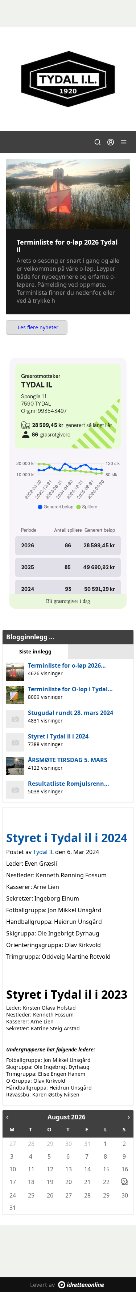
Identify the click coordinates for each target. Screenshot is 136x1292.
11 (31, 1169)
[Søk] (97, 142)
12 (50, 1169)
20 (68, 1182)
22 (106, 1182)
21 (87, 1182)
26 (50, 1195)
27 (12, 1143)
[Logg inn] (110, 142)
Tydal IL (43, 852)
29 (50, 1143)
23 (124, 1181)
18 (31, 1182)
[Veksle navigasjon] (123, 142)
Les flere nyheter (38, 327)
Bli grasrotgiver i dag (68, 601)
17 (12, 1182)
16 (124, 1169)
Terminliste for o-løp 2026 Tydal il (67, 246)
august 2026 (67, 1117)
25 (31, 1195)
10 (12, 1169)
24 (12, 1195)
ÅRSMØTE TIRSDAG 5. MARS (67, 760)
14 (87, 1169)
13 (68, 1169)
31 (87, 1143)
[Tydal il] (68, 79)
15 (106, 1169)
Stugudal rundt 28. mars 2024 (70, 713)
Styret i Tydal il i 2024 (58, 736)
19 (50, 1182)
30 (68, 1143)
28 (31, 1143)
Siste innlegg (35, 651)
